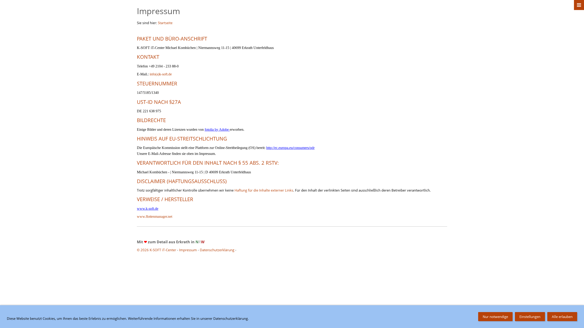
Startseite (165, 22)
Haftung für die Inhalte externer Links (264, 190)
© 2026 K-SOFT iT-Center (157, 250)
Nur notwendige (495, 316)
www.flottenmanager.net (154, 216)
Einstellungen (529, 316)
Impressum (188, 250)
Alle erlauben (562, 316)
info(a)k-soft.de (161, 74)
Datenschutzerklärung (217, 250)
